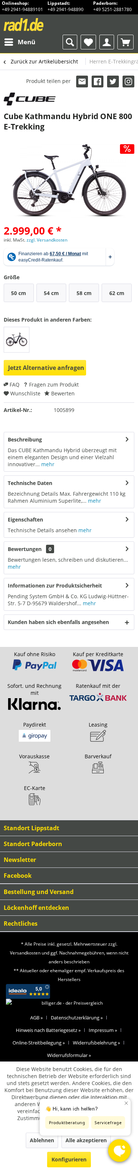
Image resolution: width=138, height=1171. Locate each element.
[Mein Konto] (107, 42)
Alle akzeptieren (86, 1140)
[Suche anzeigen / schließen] (70, 42)
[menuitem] (19, 42)
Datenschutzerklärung (77, 1017)
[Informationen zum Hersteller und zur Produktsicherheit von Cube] (30, 99)
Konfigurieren (69, 1159)
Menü (26, 42)
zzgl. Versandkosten (46, 240)
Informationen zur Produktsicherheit (55, 585)
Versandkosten (25, 953)
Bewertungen (25, 548)
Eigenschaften (25, 519)
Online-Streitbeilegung (39, 1042)
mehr (47, 464)
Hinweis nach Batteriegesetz (48, 1030)
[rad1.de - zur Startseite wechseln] (36, 24)
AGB (36, 1017)
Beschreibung (25, 439)
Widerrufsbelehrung (96, 1042)
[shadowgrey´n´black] (16, 340)
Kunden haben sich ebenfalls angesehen (58, 622)
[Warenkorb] (125, 42)
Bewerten (62, 393)
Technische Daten (30, 482)
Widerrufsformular (69, 1055)
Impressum (103, 1030)
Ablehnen (42, 1140)
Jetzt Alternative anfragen (46, 368)
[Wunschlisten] (88, 42)
